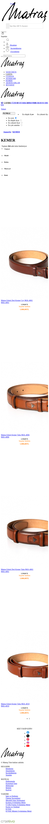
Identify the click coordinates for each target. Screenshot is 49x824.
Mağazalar (10, 786)
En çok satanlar (14, 125)
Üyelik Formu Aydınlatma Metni (18, 805)
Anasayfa (7, 132)
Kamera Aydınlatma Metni (16, 803)
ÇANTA (9, 74)
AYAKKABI (11, 78)
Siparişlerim (10, 771)
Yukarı (3, 109)
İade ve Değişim (12, 796)
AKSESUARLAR (13, 83)
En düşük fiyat (27, 114)
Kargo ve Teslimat (13, 807)
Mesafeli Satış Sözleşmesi (15, 800)
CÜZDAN (10, 76)
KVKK (8, 809)
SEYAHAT (10, 85)
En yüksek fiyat (14, 123)
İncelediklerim (11, 773)
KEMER (9, 81)
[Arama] (8, 42)
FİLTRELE (6, 113)
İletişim (8, 788)
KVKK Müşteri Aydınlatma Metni (19, 811)
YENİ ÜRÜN (11, 72)
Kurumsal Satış (11, 783)
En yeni (11, 118)
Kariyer (8, 790)
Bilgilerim (9, 769)
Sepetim (9, 775)
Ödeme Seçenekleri (13, 798)
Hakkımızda (10, 781)
